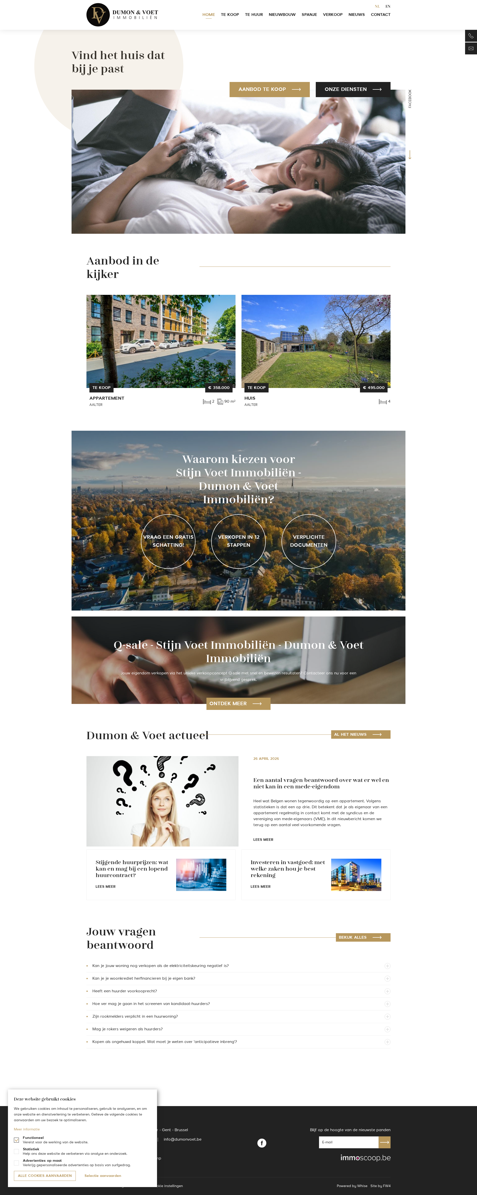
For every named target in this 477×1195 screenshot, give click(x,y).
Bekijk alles (353, 938)
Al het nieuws (350, 735)
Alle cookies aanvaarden (45, 1176)
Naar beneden (410, 154)
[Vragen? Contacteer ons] (471, 36)
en (388, 6)
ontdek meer (228, 703)
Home (208, 15)
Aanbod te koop (262, 89)
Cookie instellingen (167, 1186)
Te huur (254, 15)
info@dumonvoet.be (182, 1140)
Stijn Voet (122, 15)
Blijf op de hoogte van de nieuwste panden (350, 1130)
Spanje (309, 15)
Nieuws (357, 15)
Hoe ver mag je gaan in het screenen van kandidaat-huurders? (151, 1004)
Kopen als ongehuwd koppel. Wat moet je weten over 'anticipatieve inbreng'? (164, 1042)
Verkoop (333, 15)
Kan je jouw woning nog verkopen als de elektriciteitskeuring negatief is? (160, 966)
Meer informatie (27, 1129)
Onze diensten (346, 89)
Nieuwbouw (282, 15)
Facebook (410, 99)
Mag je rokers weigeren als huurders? (127, 1029)
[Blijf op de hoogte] (471, 48)
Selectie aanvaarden (102, 1176)
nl (377, 6)
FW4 (387, 1186)
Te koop (230, 15)
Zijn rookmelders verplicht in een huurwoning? (135, 1017)
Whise (362, 1186)
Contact (381, 15)
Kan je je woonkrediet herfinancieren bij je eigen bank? (143, 979)
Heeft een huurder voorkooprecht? (124, 991)
